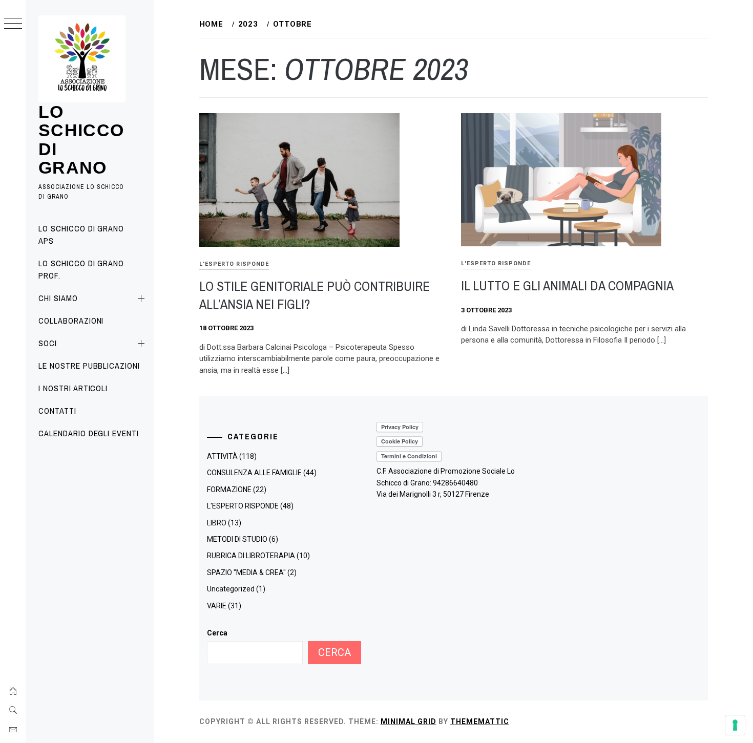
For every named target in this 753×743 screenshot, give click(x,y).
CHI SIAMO (58, 298)
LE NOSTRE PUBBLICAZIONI (89, 365)
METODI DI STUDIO (237, 539)
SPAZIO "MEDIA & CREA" (246, 572)
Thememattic (479, 721)
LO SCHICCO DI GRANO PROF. (81, 269)
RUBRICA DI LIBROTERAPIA (251, 555)
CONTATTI (57, 410)
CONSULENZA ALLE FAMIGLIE (254, 473)
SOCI (47, 343)
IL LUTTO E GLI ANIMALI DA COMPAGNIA (567, 285)
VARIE (216, 606)
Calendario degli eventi (88, 433)
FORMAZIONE (229, 489)
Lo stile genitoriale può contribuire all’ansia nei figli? (314, 295)
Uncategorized (231, 589)
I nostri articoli (73, 388)
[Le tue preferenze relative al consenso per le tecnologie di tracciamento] (735, 725)
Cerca (217, 633)
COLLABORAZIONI (70, 320)
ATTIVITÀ (222, 456)
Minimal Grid (408, 721)
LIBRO (216, 523)
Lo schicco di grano (81, 139)
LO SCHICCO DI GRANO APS (81, 234)
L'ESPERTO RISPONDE (234, 264)
